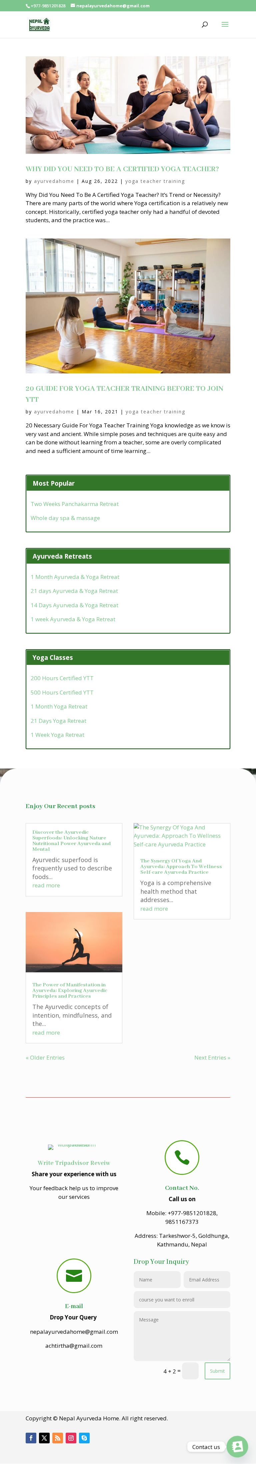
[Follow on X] (44, 1438)
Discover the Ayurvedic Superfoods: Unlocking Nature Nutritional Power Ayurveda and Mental (71, 841)
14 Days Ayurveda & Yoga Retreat (74, 605)
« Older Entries (45, 1057)
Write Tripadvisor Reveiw (74, 1163)
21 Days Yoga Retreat (58, 721)
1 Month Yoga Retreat (59, 706)
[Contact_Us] (237, 1447)
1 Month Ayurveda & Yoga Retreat (75, 577)
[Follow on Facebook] (31, 1438)
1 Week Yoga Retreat (57, 734)
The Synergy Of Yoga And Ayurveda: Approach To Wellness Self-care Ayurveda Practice (181, 867)
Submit (217, 1371)
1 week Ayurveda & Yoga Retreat (73, 619)
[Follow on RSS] (57, 1438)
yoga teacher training (155, 181)
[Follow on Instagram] (71, 1438)
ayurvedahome (54, 181)
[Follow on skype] (84, 1438)
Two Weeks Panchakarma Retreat (75, 504)
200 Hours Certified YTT (62, 678)
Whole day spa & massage (65, 518)
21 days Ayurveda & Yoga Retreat (74, 591)
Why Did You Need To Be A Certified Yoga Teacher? (122, 169)
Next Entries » (212, 1057)
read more (46, 885)
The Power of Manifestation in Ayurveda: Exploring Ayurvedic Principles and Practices (69, 991)
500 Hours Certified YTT (62, 692)
